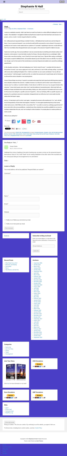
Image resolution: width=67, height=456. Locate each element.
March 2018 (37, 308)
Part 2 (6, 268)
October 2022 (37, 264)
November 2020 (38, 281)
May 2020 (36, 290)
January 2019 (37, 300)
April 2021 (36, 273)
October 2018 (37, 301)
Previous (55, 24)
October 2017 (37, 317)
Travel (7, 352)
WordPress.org (9, 412)
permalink (28, 135)
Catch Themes (39, 441)
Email (6, 204)
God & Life (18, 132)
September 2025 (38, 263)
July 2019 (36, 295)
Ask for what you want (56, 132)
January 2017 (37, 330)
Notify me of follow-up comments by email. (18, 220)
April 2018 (36, 307)
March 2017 (37, 327)
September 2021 (38, 271)
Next (61, 24)
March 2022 (37, 266)
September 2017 (38, 318)
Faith (14, 134)
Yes (8, 135)
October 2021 (37, 269)
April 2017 (36, 325)
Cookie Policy (38, 428)
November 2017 (38, 315)
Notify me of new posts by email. (15, 223)
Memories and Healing (11, 264)
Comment (7, 173)
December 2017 (38, 313)
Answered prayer (39, 132)
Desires (10, 134)
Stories (7, 350)
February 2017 (37, 329)
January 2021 (37, 278)
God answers (19, 134)
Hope (31, 134)
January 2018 (37, 312)
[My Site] (33, 19)
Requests (51, 134)
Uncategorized (25, 132)
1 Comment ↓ (30, 28)
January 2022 (37, 268)
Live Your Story (9, 349)
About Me (5, 449)
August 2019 (37, 293)
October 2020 (37, 283)
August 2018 (37, 303)
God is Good (26, 134)
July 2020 (36, 288)
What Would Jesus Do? (11, 263)
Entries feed (8, 409)
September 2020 (38, 285)
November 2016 (38, 334)
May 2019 (36, 296)
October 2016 (37, 335)
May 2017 (36, 324)
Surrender (57, 134)
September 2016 (38, 337)
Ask (50, 132)
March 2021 (37, 274)
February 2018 (37, 310)
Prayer (47, 134)
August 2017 (37, 320)
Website (6, 212)
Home (4, 445)
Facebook (33, 15)
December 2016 (38, 332)
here (8, 383)
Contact (5, 453)
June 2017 (36, 322)
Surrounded (8, 266)
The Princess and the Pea (12, 269)
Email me (6, 235)
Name (6, 196)
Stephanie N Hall (32, 6)
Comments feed (9, 411)
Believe (6, 134)
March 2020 (37, 291)
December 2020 (38, 280)
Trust (5, 135)
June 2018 (36, 305)
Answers (46, 132)
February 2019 (37, 298)
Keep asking (36, 134)
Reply (6, 160)
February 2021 (37, 276)
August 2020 (37, 286)
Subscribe (36, 250)
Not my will (42, 134)
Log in (6, 407)
